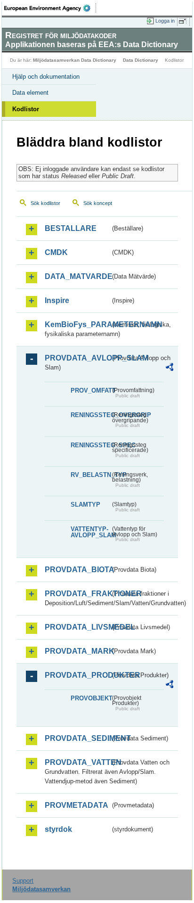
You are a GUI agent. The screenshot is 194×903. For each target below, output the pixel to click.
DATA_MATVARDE (77, 276)
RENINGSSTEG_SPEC (90, 445)
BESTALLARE (71, 228)
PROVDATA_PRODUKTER (77, 675)
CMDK (56, 252)
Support (22, 880)
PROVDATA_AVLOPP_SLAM (77, 358)
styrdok (58, 829)
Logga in (165, 21)
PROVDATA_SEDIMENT (77, 738)
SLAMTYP (85, 504)
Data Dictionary (140, 60)
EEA (50, 8)
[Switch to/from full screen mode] (184, 21)
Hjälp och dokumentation (46, 76)
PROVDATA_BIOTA (77, 570)
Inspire (57, 300)
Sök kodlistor (45, 203)
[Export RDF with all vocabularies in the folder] (169, 368)
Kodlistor (25, 109)
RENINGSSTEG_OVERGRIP (90, 415)
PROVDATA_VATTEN (77, 762)
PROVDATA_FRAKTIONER (77, 594)
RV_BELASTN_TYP (90, 474)
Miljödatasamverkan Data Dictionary (74, 60)
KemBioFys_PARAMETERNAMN (77, 324)
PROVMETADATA (76, 805)
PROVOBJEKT (90, 698)
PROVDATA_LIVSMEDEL (77, 627)
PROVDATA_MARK (77, 651)
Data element (30, 92)
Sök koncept (97, 203)
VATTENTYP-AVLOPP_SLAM (90, 532)
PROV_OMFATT (90, 390)
